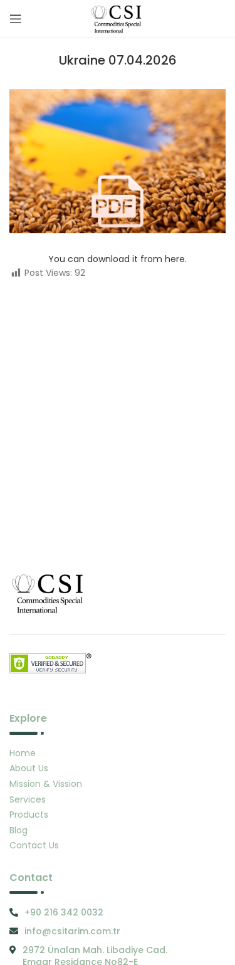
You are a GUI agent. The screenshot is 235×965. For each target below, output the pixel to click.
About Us (28, 768)
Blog (18, 830)
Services (27, 799)
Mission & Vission (45, 784)
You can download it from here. (117, 259)
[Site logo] (117, 18)
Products (28, 814)
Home (22, 753)
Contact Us (34, 845)
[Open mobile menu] (15, 18)
